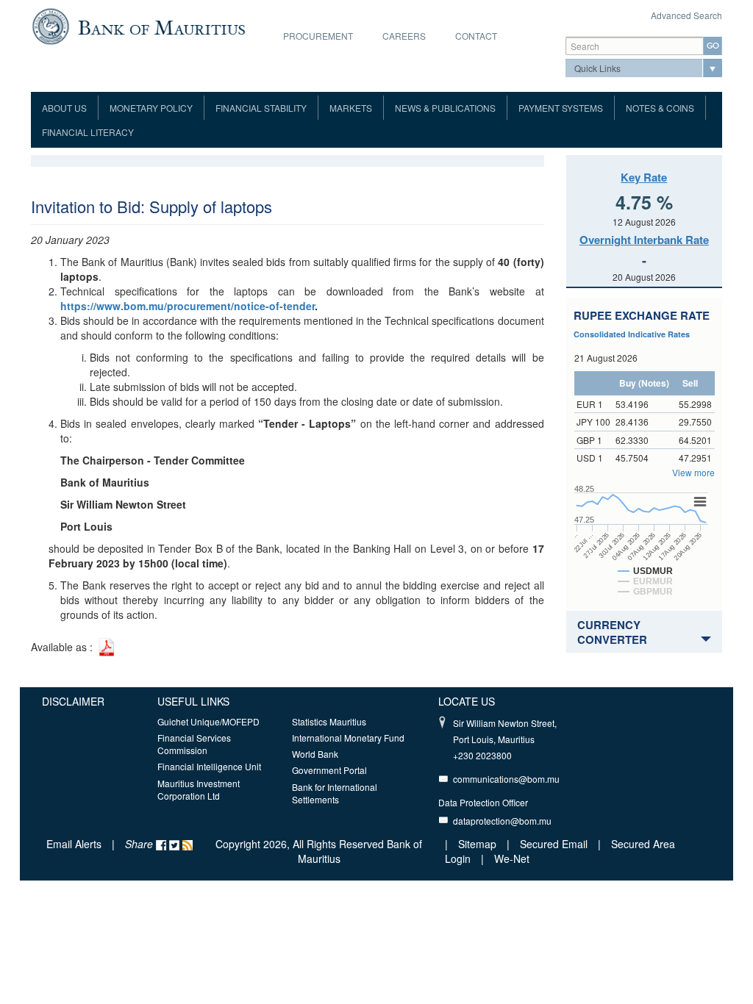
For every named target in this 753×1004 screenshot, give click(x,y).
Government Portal (329, 770)
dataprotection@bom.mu (502, 820)
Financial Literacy (88, 132)
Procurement (318, 35)
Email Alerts (73, 843)
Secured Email (554, 843)
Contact (476, 35)
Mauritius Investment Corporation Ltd (198, 789)
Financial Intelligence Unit (209, 766)
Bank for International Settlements (334, 793)
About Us (64, 107)
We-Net (511, 858)
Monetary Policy (151, 107)
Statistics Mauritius (329, 721)
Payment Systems (560, 107)
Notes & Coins (660, 107)
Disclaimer (73, 701)
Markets (350, 107)
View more (693, 472)
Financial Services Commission (194, 743)
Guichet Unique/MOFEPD (208, 721)
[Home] (138, 25)
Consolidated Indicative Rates (632, 334)
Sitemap (478, 843)
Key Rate (644, 177)
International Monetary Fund (348, 737)
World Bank (315, 753)
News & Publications (445, 107)
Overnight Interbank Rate (644, 240)
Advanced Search (686, 15)
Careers (404, 35)
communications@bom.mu (506, 778)
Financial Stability (261, 107)
